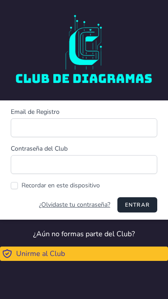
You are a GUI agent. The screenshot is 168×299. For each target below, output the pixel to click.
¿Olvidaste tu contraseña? (74, 204)
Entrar (137, 204)
